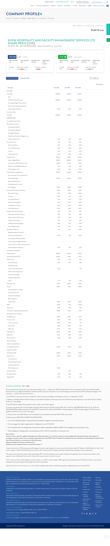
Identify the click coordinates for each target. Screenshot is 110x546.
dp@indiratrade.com (74, 466)
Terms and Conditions (99, 502)
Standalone (24, 78)
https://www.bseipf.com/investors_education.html (20, 442)
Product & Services (42, 6)
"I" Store (74, 6)
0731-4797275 (42, 509)
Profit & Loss (99, 25)
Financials (16, 18)
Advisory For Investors (99, 506)
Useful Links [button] (86, 490)
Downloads (99, 480)
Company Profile (90, 25)
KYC (23, 386)
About (33, 6)
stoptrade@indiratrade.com (47, 517)
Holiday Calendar (85, 495)
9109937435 (65, 517)
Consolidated (12, 78)
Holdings (23, 18)
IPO (72, 2)
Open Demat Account (87, 500)
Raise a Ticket (49, 2)
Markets (60, 6)
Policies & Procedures (86, 483)
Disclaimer (99, 492)
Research (67, 6)
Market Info (81, 25)
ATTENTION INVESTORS (13, 386)
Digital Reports (32, 18)
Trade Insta (82, 6)
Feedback (98, 487)
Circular (85, 492)
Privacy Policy (87, 478)
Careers (53, 6)
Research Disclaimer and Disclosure (100, 496)
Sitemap (98, 478)
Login (89, 6)
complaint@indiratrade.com (28, 513)
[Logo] (6, 4)
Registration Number (86, 508)
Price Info (51, 18)
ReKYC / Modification (86, 504)
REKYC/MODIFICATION (62, 2)
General (8, 18)
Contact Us (99, 490)
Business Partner (98, 483)
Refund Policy (87, 480)
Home (74, 25)
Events (85, 487)
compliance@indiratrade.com (26, 509)
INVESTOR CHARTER (12, 515)
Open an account (98, 6)
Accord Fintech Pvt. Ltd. (97, 526)
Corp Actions (42, 18)
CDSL (28, 386)
